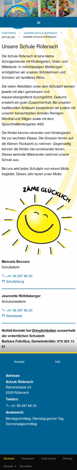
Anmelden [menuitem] (26, 466)
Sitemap (68, 458)
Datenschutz (48, 458)
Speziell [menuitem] (8, 466)
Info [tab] (57, 361)
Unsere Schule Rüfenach (40, 33)
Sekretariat (14, 315)
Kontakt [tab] (19, 361)
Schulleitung (15, 281)
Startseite (8, 458)
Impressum (27, 458)
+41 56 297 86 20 (19, 275)
